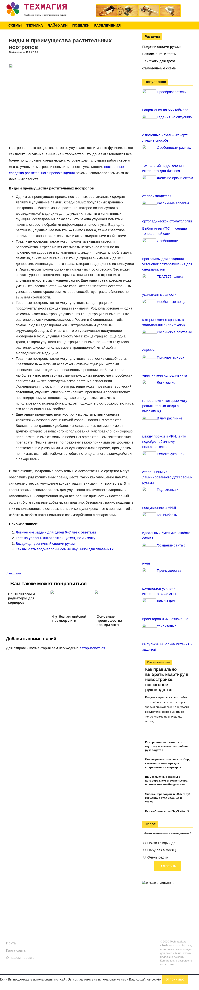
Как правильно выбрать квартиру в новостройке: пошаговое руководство (167, 679)
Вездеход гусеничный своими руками (46, 544)
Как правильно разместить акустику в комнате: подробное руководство (167, 746)
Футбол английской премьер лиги (69, 619)
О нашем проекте (20, 958)
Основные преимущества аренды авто (109, 621)
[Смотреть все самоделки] (138, 6)
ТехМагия (45, 7)
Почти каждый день (163, 843)
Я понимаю (175, 979)
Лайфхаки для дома (158, 61)
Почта (11, 943)
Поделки (81, 25)
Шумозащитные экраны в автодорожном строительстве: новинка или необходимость (166, 780)
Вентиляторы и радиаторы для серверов (21, 598)
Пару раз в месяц (161, 850)
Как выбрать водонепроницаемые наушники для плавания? (64, 549)
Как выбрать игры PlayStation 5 (167, 811)
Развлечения (107, 25)
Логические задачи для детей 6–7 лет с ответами (56, 532)
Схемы (15, 25)
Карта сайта (15, 950)
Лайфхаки (58, 25)
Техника (34, 25)
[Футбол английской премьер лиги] (71, 592)
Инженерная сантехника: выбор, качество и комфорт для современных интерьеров (167, 763)
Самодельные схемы (159, 68)
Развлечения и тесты (159, 54)
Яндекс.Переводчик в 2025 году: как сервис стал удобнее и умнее (167, 797)
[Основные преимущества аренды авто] (116, 592)
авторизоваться (92, 648)
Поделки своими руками (162, 47)
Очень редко (157, 857)
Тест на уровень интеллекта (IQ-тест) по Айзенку (55, 538)
